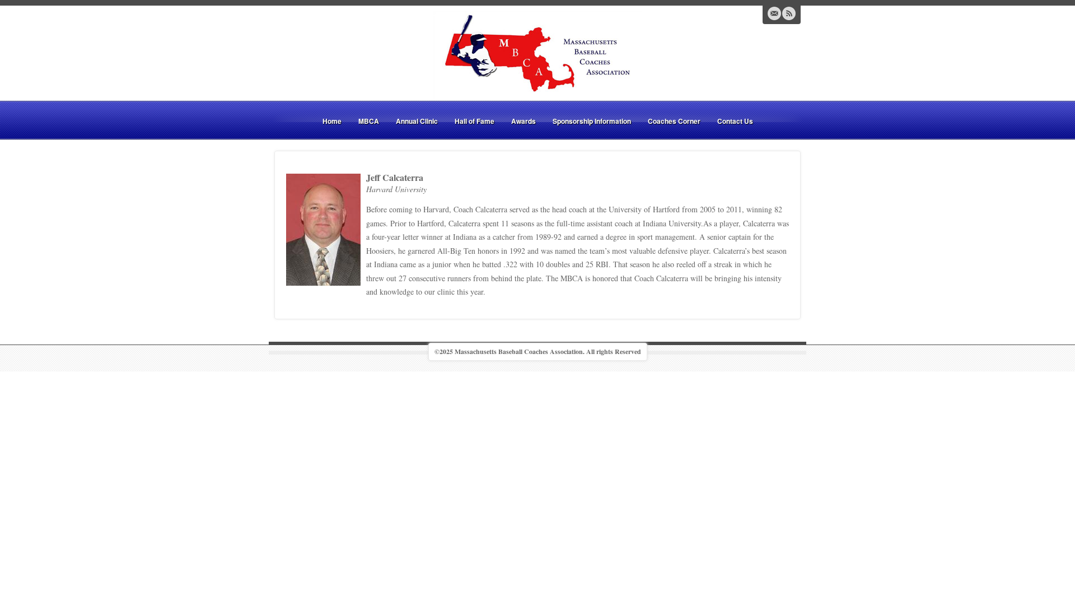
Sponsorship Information (592, 121)
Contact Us (735, 121)
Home (332, 121)
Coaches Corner (674, 121)
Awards (523, 121)
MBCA (368, 121)
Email (774, 13)
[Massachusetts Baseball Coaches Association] (537, 54)
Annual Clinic (417, 121)
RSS (789, 13)
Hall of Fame (474, 121)
